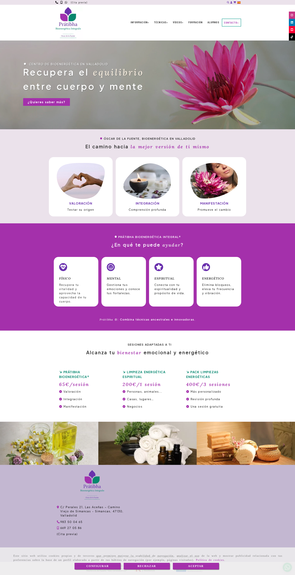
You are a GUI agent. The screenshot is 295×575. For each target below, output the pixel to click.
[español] (239, 2)
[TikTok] (292, 37)
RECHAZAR (147, 566)
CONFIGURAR (97, 566)
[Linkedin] (292, 22)
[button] (231, 2)
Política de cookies (210, 559)
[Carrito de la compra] (235, 2)
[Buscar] (228, 2)
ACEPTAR (196, 566)
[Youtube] (292, 29)
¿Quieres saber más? (46, 102)
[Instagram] (292, 15)
